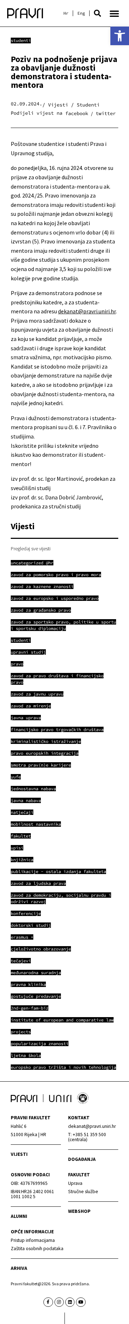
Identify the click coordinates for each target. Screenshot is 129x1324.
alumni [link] (19, 1216)
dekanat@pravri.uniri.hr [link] (87, 311)
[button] (97, 13)
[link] (119, 36)
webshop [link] (79, 1211)
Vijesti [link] (19, 1154)
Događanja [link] (82, 1159)
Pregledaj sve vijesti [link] (31, 548)
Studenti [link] (21, 40)
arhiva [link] (19, 1268)
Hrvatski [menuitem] (65, 13)
